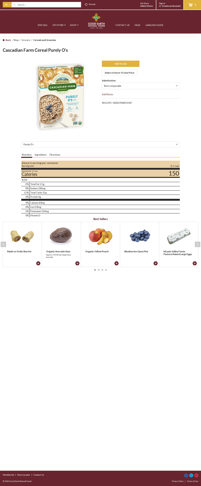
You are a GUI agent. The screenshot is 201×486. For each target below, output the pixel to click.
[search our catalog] (15, 4)
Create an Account (171, 6)
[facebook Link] (186, 475)
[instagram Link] (196, 475)
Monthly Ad (8, 474)
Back (8, 40)
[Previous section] (3, 244)
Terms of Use (192, 481)
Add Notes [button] (107, 94)
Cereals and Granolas (44, 40)
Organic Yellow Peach (97, 251)
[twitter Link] (191, 475)
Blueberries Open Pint (136, 251)
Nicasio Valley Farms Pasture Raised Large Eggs (178, 253)
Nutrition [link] (26, 154)
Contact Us (38, 474)
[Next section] (197, 244)
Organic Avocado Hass (58, 251)
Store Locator (23, 474)
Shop (16, 40)
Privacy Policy (177, 481)
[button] (120, 64)
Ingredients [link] (40, 154)
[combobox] (7, 4)
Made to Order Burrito (19, 251)
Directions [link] (55, 154)
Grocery (26, 40)
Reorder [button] (92, 4)
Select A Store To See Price (119, 72)
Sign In (162, 3)
